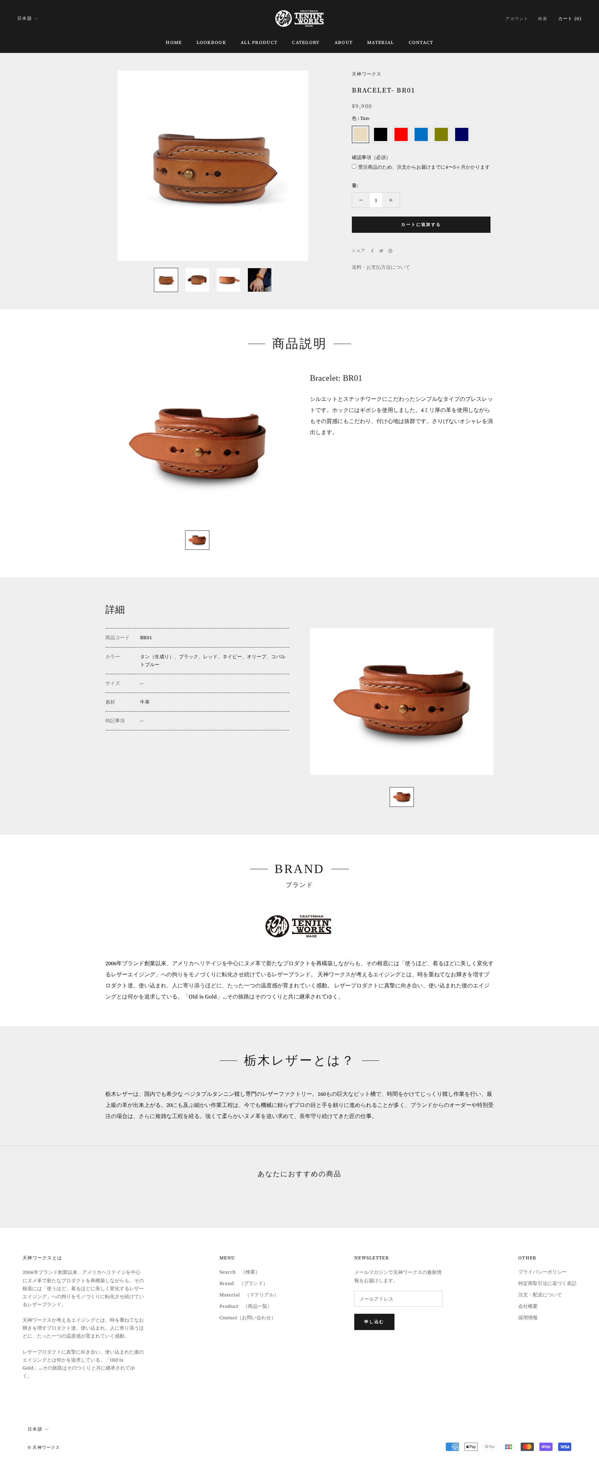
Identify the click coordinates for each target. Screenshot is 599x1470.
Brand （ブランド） (243, 1283)
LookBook (211, 42)
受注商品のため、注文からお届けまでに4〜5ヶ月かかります (424, 167)
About (344, 42)
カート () (570, 18)
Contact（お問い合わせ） (247, 1317)
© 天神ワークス (44, 1447)
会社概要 (528, 1306)
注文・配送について (540, 1294)
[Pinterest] (390, 251)
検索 (542, 18)
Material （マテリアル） (249, 1294)
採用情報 (528, 1317)
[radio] (360, 134)
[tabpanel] (197, 446)
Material (380, 42)
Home (174, 42)
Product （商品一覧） (245, 1306)
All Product (259, 42)
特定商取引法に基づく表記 (547, 1283)
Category (306, 42)
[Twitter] (381, 251)
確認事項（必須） (371, 157)
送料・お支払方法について (381, 267)
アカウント (516, 18)
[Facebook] (372, 251)
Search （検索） (239, 1271)
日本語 (24, 18)
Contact (421, 42)
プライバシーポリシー (542, 1271)
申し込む (374, 1321)
